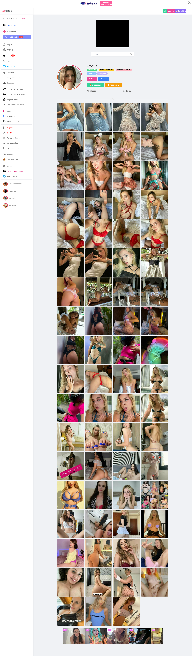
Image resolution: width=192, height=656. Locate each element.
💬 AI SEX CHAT (113, 85)
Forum (24, 18)
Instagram (102, 73)
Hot (17, 18)
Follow (91, 79)
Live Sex (171, 11)
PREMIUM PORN (123, 70)
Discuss (104, 79)
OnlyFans (91, 73)
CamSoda (92, 70)
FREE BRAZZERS (106, 70)
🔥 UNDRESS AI (95, 85)
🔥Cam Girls (181, 11)
